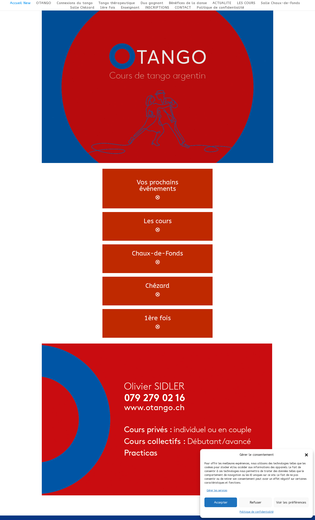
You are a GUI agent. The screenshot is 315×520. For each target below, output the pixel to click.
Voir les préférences (291, 502)
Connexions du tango (75, 3)
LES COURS (246, 3)
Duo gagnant (152, 3)
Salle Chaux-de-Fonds (280, 3)
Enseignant (130, 7)
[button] (306, 455)
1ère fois (107, 7)
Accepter (221, 502)
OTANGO (43, 3)
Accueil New (20, 3)
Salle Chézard (82, 7)
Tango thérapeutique (116, 3)
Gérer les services (217, 490)
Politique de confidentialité (256, 511)
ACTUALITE (222, 3)
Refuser (255, 502)
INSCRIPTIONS (157, 7)
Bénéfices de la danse (188, 3)
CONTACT (183, 7)
